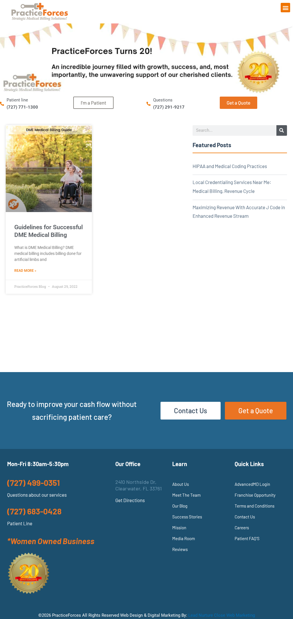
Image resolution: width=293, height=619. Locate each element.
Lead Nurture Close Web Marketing (221, 615)
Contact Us (245, 516)
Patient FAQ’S (247, 538)
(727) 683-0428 (34, 511)
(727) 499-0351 (33, 483)
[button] (285, 7)
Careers (242, 527)
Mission (179, 527)
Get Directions (130, 500)
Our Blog (179, 505)
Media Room (183, 538)
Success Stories (187, 516)
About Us (180, 484)
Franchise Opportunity (255, 495)
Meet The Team (186, 495)
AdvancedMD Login (252, 484)
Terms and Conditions (254, 505)
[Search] (281, 130)
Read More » (25, 271)
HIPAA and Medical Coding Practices (230, 166)
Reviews (180, 549)
